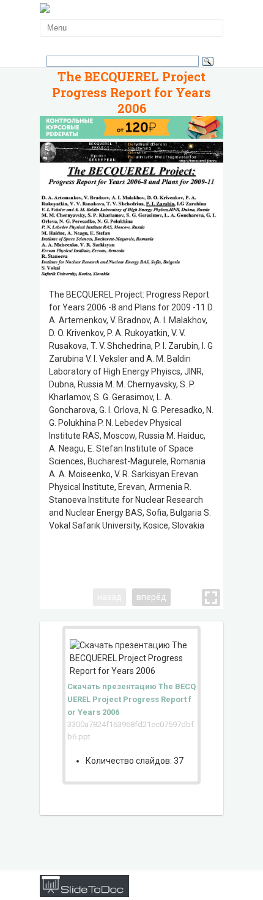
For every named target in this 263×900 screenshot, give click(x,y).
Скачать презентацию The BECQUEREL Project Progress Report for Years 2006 (131, 699)
